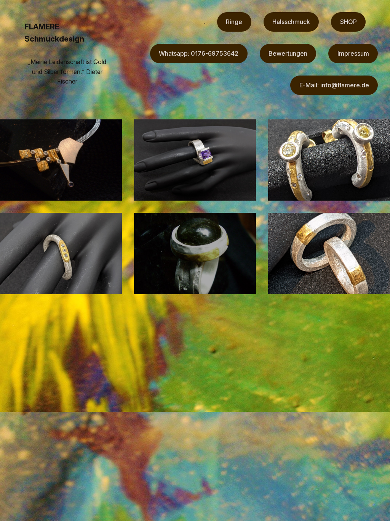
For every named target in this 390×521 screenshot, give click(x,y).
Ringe (234, 22)
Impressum (353, 53)
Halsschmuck (291, 22)
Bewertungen (288, 53)
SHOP (348, 22)
